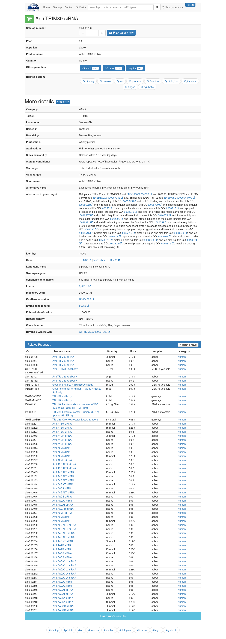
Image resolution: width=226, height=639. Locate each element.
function (154, 81)
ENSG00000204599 (138, 194)
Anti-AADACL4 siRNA (64, 573)
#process (93, 630)
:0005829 (107, 208)
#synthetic (171, 630)
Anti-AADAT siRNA (62, 504)
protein (106, 81)
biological (172, 81)
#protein (68, 630)
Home (46, 7)
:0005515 (127, 201)
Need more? (63, 101)
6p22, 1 (83, 286)
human (182, 356)
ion (121, 81)
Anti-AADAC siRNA (62, 500)
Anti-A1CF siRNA (62, 435)
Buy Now (128, 32)
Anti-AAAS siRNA (62, 488)
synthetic (148, 87)
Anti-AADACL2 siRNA (64, 561)
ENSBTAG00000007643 (107, 197)
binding (89, 81)
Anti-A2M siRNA (61, 448)
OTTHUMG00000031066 (93, 331)
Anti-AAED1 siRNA (62, 598)
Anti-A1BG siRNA (62, 423)
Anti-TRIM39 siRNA (63, 356)
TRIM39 (84, 260)
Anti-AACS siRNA (62, 496)
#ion (80, 630)
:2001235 (89, 229)
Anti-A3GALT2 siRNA (64, 464)
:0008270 (129, 211)
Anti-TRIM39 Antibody (64, 376)
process (136, 81)
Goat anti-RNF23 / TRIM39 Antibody (72, 384)
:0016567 (84, 215)
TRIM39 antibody (62, 396)
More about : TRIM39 (105, 260)
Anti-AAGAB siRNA (62, 508)
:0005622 (84, 204)
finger (131, 87)
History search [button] (173, 7)
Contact (69, 7)
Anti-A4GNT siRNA (62, 484)
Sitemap (57, 7)
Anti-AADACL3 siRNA (64, 565)
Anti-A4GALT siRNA (63, 472)
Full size (190, 4)
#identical (142, 630)
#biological (125, 630)
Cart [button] (81, 7)
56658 (83, 305)
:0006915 (171, 208)
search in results (189, 344)
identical (191, 81)
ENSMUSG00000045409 (178, 197)
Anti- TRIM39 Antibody (65, 369)
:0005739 (153, 204)
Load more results (113, 616)
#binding (54, 630)
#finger (156, 630)
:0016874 (163, 215)
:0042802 (115, 218)
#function (109, 630)
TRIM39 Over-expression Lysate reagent (75, 419)
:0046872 (84, 222)
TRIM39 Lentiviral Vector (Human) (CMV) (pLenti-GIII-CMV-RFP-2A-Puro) (75, 406)
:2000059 (159, 222)
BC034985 (85, 299)
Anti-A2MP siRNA (62, 460)
